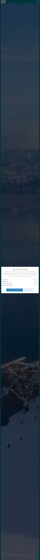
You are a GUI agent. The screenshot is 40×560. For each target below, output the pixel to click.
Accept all (10, 290)
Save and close (28, 290)
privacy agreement (34, 274)
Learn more (35, 279)
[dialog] (20, 280)
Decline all (19, 290)
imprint (29, 276)
